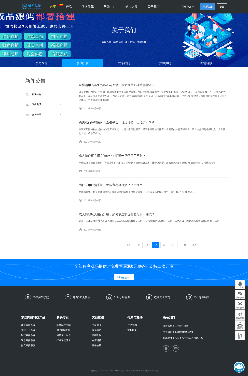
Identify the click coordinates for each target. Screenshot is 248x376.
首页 (53, 6)
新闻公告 (83, 63)
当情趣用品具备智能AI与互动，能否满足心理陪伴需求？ (117, 85)
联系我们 (124, 63)
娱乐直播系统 (28, 340)
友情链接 (206, 63)
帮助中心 (110, 6)
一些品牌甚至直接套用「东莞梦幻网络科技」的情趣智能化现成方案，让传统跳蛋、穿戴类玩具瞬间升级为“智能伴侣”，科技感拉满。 (148, 162)
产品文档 (132, 325)
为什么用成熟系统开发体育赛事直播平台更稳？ (111, 185)
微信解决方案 (64, 325)
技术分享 (36, 114)
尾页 (194, 245)
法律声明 (165, 63)
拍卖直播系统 (28, 345)
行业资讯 (36, 104)
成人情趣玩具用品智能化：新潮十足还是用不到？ (112, 155)
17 (139, 245)
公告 (221, 6)
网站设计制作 (64, 335)
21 (173, 245)
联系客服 (208, 6)
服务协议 (96, 345)
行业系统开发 (64, 340)
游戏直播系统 (28, 335)
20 (164, 245)
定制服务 (132, 330)
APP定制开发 (63, 330)
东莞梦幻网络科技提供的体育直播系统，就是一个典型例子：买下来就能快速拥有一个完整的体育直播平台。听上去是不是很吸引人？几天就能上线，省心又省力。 (152, 131)
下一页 (183, 245)
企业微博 (240, 318)
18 (147, 245)
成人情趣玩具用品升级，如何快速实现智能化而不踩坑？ (117, 214)
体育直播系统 (28, 325)
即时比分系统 (28, 330)
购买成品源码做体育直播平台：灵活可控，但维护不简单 (117, 122)
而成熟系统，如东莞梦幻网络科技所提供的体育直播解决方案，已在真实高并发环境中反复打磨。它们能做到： (137, 192)
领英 (240, 338)
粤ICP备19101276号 (149, 370)
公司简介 (42, 63)
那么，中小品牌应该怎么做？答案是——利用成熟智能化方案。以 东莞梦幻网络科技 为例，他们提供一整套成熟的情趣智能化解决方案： (150, 221)
